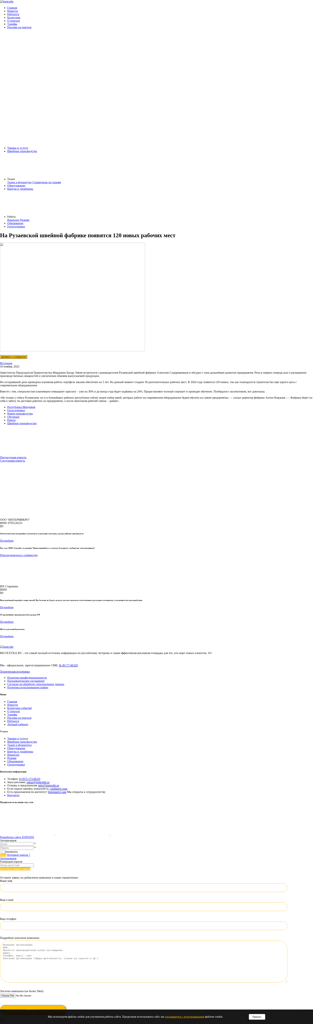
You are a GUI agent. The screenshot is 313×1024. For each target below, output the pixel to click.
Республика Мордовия (21, 407)
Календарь (13, 17)
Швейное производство (22, 423)
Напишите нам (57, 791)
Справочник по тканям (46, 182)
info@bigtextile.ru (48, 785)
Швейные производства (22, 151)
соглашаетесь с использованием (184, 1016)
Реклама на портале (19, 27)
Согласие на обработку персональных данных (35, 684)
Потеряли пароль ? (18, 854)
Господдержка (16, 226)
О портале (13, 20)
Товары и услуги (17, 147)
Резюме (24, 219)
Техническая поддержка (15, 671)
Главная (12, 7)
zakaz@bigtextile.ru (38, 782)
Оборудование (16, 185)
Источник (6, 363)
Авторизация (8, 858)
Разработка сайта (17, 837)
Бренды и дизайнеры (20, 188)
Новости (12, 10)
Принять (257, 1016)
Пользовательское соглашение (26, 680)
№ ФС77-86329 (68, 665)
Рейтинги (13, 14)
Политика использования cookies (27, 687)
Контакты (13, 795)
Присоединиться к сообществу (19, 555)
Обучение (13, 416)
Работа (11, 420)
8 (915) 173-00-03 (29, 778)
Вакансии (13, 219)
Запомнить (11, 851)
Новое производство (20, 413)
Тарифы (12, 24)
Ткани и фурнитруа (19, 745)
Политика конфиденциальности (27, 677)
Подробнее (7, 540)
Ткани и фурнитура (19, 182)
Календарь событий (19, 708)
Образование (15, 223)
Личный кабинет (17, 724)
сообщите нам (58, 788)
